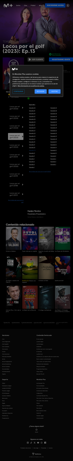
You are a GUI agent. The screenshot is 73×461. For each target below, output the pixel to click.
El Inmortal (39, 351)
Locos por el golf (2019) (15, 175)
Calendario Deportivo (7, 413)
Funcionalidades (40, 385)
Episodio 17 (32, 144)
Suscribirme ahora (55, 5)
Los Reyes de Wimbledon (62, 251)
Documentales (5, 369)
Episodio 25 (32, 133)
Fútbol (33, 5)
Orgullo (4, 374)
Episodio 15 (32, 147)
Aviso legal (36, 448)
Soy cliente (37, 59)
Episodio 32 (53, 122)
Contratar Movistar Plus (42, 395)
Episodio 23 (32, 136)
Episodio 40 (53, 110)
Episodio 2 (53, 164)
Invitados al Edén (43, 280)
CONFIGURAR (18, 91)
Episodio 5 (32, 161)
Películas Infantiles (6, 356)
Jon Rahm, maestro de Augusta (12, 281)
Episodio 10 (53, 153)
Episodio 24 (53, 133)
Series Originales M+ (7, 361)
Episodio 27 (32, 130)
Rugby (3, 403)
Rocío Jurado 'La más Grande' (43, 359)
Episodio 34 (53, 119)
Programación (5, 418)
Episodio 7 (32, 159)
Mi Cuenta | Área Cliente (42, 388)
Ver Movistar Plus (40, 383)
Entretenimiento (6, 371)
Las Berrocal (39, 354)
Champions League (6, 385)
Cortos (3, 351)
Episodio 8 (53, 156)
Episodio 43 (32, 108)
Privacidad (43, 448)
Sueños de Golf (59, 280)
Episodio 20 (53, 139)
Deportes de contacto (7, 408)
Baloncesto (4, 398)
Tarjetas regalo (40, 415)
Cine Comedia (5, 346)
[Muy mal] (9, 94)
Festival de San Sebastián (42, 364)
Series (18, 5)
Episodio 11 (32, 153)
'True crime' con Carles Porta (43, 361)
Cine (25, 5)
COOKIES (51, 448)
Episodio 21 (32, 139)
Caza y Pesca (39, 371)
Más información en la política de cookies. (31, 86)
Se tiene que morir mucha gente (44, 349)
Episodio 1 (31, 167)
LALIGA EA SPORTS (6, 388)
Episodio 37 (32, 116)
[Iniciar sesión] (67, 5)
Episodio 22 (53, 136)
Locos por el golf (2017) (15, 194)
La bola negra (39, 341)
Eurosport (4, 410)
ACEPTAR (54, 91)
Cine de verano (6, 354)
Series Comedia (6, 366)
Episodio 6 (53, 159)
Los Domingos (39, 344)
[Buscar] (43, 5)
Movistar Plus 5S (40, 374)
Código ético (39, 393)
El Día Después (5, 393)
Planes (38, 403)
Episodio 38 (53, 113)
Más (40, 5)
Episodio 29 (32, 127)
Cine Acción (5, 349)
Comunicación (39, 418)
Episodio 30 (53, 125)
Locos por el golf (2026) (15, 107)
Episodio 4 (53, 161)
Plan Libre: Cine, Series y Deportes (44, 398)
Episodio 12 (53, 150)
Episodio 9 (32, 156)
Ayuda (36, 432)
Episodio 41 (32, 110)
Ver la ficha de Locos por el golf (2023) (40, 171)
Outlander (38, 346)
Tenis (3, 400)
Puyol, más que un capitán (29, 251)
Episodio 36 (53, 116)
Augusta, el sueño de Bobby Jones (46, 251)
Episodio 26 (53, 130)
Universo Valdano (11, 251)
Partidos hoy (5, 415)
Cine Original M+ (6, 341)
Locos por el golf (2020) (15, 165)
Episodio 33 (32, 122)
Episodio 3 (32, 164)
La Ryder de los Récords (29, 310)
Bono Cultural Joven (41, 410)
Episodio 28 (53, 127)
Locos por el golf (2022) (15, 146)
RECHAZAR (40, 91)
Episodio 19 (32, 142)
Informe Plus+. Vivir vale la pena (13, 310)
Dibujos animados (40, 366)
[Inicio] (8, 5)
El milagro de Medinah (45, 310)
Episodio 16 (53, 144)
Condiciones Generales (42, 390)
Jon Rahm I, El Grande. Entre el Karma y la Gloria (62, 310)
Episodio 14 (53, 147)
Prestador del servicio (25, 448)
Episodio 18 (53, 142)
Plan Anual (39, 408)
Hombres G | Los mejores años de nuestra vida (47, 356)
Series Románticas (6, 364)
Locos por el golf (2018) (15, 184)
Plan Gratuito (39, 405)
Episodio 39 (32, 113)
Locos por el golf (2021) (15, 156)
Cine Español (5, 344)
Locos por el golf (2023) (15, 136)
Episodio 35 (32, 119)
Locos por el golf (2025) (15, 117)
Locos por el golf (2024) (15, 127)
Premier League (6, 390)
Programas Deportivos (41, 369)
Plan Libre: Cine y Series (42, 400)
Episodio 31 (32, 125)
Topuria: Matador (6, 405)
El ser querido (39, 339)
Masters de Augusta (29, 281)
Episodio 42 (53, 108)
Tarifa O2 (38, 413)
